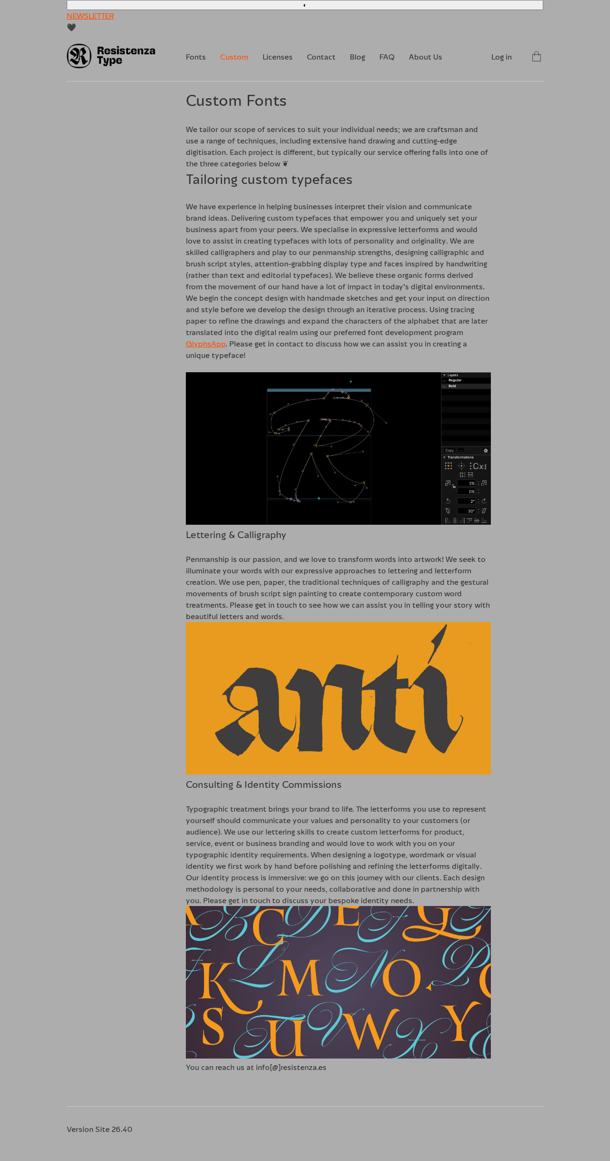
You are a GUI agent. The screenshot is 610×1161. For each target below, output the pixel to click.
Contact (321, 56)
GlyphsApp (205, 343)
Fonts (196, 56)
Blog (357, 56)
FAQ (387, 56)
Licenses (278, 56)
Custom (234, 56)
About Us (425, 56)
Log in (501, 56)
